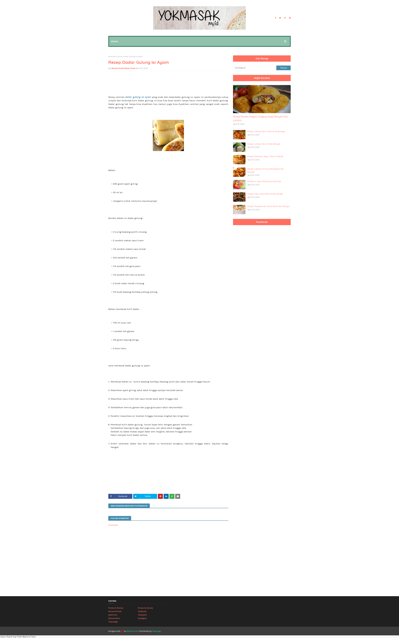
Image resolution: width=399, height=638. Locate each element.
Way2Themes (132, 631)
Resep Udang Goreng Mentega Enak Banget (265, 170)
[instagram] (285, 18)
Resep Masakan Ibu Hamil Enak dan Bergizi (268, 206)
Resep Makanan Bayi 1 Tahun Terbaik (265, 156)
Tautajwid (142, 615)
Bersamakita (114, 618)
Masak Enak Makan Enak (123, 68)
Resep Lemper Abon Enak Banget (263, 144)
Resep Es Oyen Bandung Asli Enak (264, 181)
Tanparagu (113, 622)
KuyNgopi (142, 618)
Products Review (115, 608)
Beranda (111, 56)
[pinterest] (289, 18)
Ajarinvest (112, 615)
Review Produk (114, 611)
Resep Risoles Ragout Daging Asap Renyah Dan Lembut (260, 118)
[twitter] (280, 18)
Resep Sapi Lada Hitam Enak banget (265, 194)
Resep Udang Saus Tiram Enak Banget (266, 131)
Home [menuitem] (114, 41)
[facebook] (275, 18)
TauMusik (142, 611)
